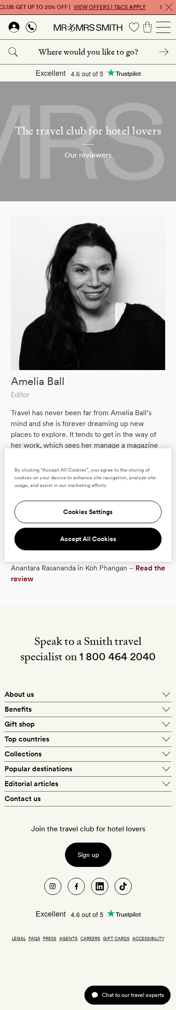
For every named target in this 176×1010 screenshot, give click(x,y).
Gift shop (20, 724)
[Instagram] (52, 886)
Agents (68, 938)
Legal (19, 938)
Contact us (23, 798)
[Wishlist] (134, 27)
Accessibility (148, 938)
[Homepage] (88, 27)
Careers (90, 938)
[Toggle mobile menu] (163, 27)
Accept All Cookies (88, 539)
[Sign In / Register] (14, 27)
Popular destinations (38, 768)
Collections (23, 754)
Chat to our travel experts (133, 994)
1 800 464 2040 (117, 656)
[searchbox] (88, 52)
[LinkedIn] (99, 886)
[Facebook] (76, 886)
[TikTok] (123, 886)
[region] (88, 504)
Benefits (18, 709)
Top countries (27, 739)
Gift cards (116, 938)
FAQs (34, 938)
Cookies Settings (88, 512)
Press (49, 938)
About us (19, 694)
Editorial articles (31, 783)
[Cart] (147, 27)
